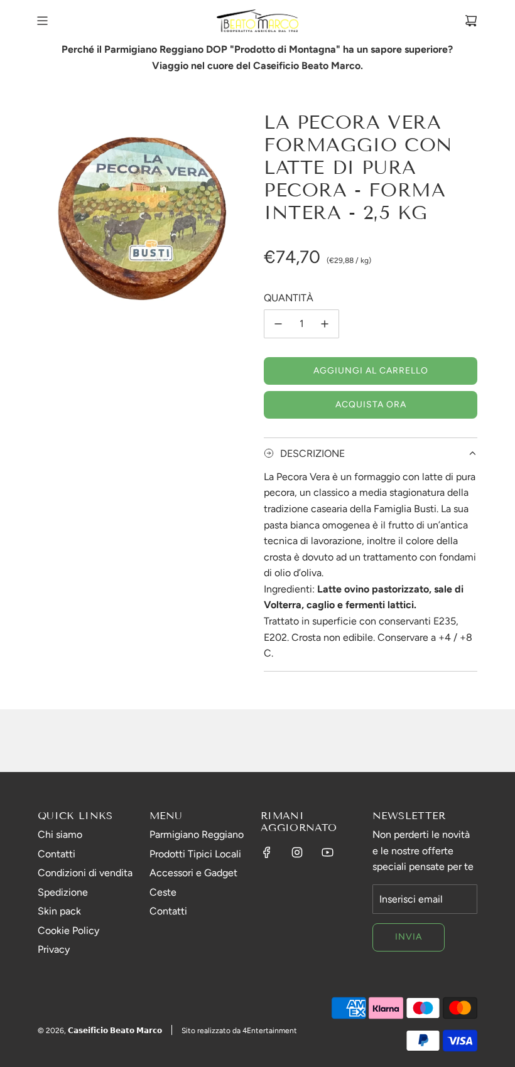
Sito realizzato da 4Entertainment (239, 1030)
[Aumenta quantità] (325, 324)
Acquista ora (370, 404)
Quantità (288, 298)
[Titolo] (471, 21)
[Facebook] (267, 852)
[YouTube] (327, 852)
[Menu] (42, 21)
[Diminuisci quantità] (278, 324)
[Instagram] (297, 852)
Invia (408, 936)
